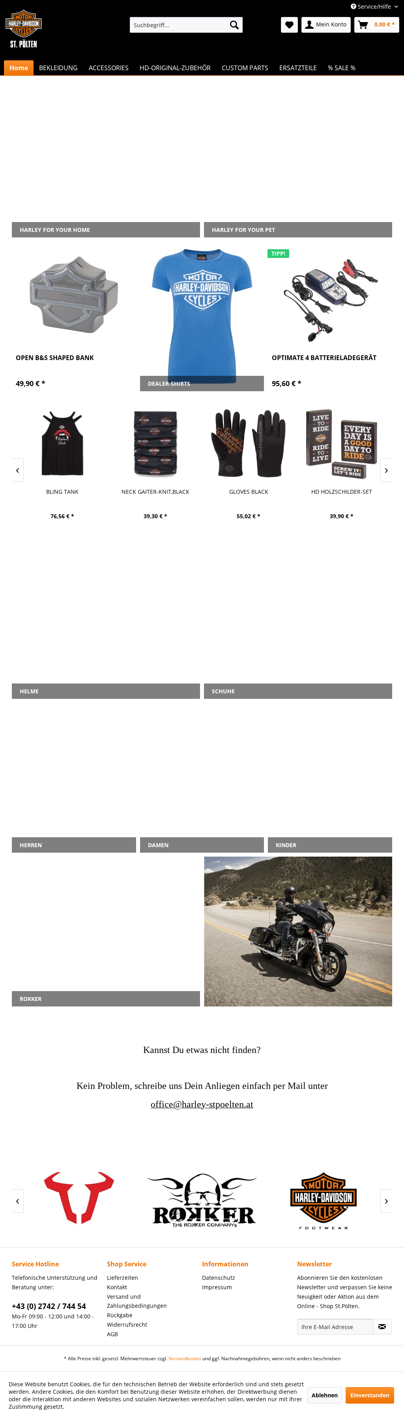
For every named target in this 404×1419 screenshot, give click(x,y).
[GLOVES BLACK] (248, 443)
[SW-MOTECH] (80, 1200)
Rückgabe (120, 1315)
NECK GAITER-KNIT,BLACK (155, 491)
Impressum (217, 1287)
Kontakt (117, 1287)
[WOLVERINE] (323, 1200)
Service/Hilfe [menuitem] (374, 6)
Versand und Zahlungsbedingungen (137, 1301)
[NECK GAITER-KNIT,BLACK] (155, 443)
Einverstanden (369, 1395)
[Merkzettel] (289, 25)
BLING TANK (62, 491)
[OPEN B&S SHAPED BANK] (74, 295)
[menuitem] (186, 25)
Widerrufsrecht (127, 1324)
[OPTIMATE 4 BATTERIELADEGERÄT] (330, 295)
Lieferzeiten (122, 1277)
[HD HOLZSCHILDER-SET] (341, 443)
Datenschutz (218, 1277)
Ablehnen (325, 1395)
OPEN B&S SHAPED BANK (55, 358)
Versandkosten (184, 1358)
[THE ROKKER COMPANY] (202, 1200)
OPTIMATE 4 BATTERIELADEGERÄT (324, 358)
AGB (112, 1334)
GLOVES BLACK (248, 491)
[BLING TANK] (62, 443)
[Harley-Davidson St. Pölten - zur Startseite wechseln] (23, 44)
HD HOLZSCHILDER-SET (341, 491)
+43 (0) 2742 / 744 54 (49, 1306)
